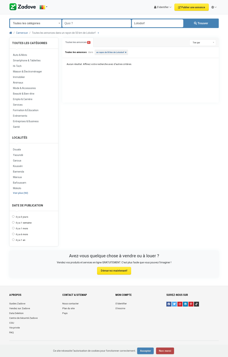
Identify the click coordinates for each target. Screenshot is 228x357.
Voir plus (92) (20, 192)
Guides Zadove (17, 303)
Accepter (145, 350)
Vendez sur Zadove (19, 308)
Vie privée (14, 327)
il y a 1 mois (22, 228)
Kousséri (18, 166)
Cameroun (22, 32)
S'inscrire (120, 308)
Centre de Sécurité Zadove (23, 318)
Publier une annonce (193, 7)
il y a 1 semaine (24, 222)
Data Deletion (16, 313)
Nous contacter (70, 303)
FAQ (11, 332)
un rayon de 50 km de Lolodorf (110, 52)
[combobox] (35, 23)
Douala (17, 149)
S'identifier (121, 303)
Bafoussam (19, 182)
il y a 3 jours (22, 216)
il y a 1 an (20, 240)
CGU (11, 322)
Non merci (165, 350)
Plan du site (68, 308)
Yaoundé (18, 155)
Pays (65, 313)
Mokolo (17, 188)
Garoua (17, 160)
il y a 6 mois (22, 234)
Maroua (17, 177)
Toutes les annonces (77, 42)
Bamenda (18, 171)
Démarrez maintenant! (114, 270)
